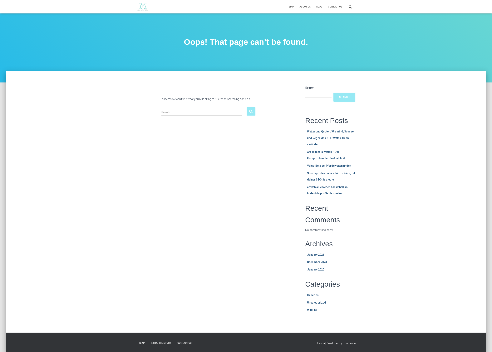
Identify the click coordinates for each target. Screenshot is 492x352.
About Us (305, 6)
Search (309, 87)
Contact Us (335, 6)
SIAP (291, 6)
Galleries (313, 295)
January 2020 (315, 269)
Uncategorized (316, 302)
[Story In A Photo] (143, 7)
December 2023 (317, 262)
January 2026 (315, 254)
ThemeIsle (349, 343)
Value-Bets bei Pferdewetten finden (329, 165)
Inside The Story (161, 343)
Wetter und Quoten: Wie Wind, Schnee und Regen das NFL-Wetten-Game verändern (330, 138)
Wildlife (312, 309)
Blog (319, 6)
